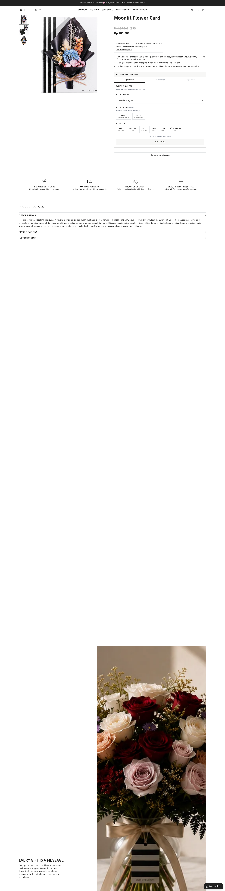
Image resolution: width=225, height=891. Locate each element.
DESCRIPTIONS (27, 215)
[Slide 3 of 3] (24, 40)
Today (121, 129)
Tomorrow (132, 129)
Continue (160, 142)
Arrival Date (122, 123)
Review (191, 80)
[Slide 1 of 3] (24, 19)
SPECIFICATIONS (28, 232)
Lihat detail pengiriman (124, 50)
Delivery (129, 80)
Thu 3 (153, 129)
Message (160, 80)
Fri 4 (163, 129)
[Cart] (203, 10)
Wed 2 (143, 129)
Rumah (123, 116)
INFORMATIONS (27, 238)
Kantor (138, 116)
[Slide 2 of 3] (24, 30)
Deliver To (125, 107)
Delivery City (122, 94)
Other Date (177, 129)
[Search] (192, 10)
